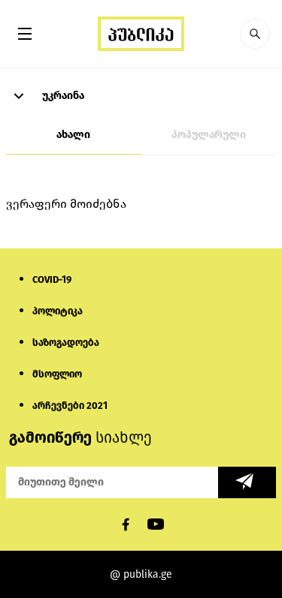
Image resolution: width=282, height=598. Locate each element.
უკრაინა (62, 95)
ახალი (73, 134)
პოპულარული (208, 134)
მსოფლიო (57, 374)
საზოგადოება (65, 342)
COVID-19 (51, 279)
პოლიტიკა (57, 311)
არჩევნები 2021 (70, 405)
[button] (255, 34)
